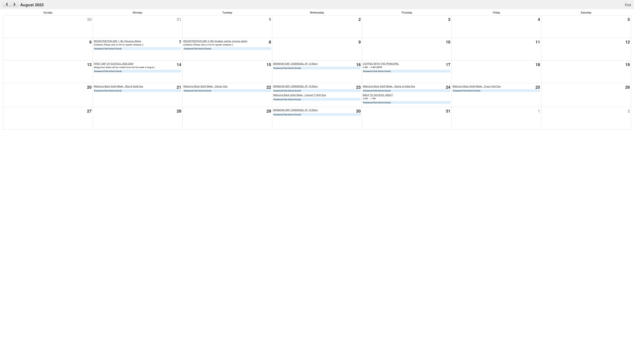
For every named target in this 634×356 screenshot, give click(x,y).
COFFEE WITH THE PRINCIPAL (381, 63)
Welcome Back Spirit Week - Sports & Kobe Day (389, 86)
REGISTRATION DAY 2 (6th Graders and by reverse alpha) (215, 41)
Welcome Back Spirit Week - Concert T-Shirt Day (299, 95)
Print (628, 4)
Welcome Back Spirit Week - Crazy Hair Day (476, 86)
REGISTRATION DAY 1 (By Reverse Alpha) (117, 41)
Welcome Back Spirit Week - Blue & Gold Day (118, 86)
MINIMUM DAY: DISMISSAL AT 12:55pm (295, 63)
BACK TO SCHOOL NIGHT (378, 95)
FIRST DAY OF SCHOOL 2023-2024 (113, 63)
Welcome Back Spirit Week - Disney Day (205, 86)
